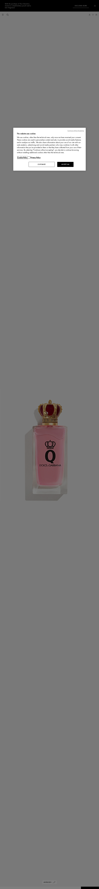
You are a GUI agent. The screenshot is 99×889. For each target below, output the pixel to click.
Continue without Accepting (75, 130)
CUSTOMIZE (42, 164)
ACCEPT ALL (65, 164)
